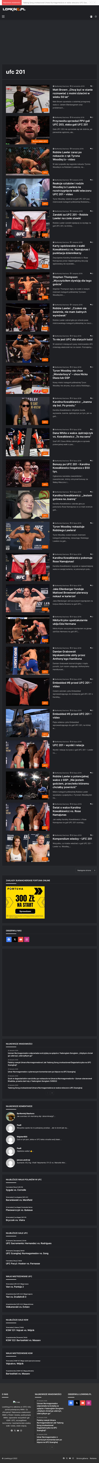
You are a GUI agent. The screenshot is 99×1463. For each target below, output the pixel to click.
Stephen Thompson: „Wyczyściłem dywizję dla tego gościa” (72, 281)
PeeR (19, 1125)
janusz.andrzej (23, 1160)
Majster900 (22, 1137)
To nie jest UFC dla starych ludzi (73, 339)
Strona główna (82, 1458)
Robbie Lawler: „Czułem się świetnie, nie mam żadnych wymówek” (69, 312)
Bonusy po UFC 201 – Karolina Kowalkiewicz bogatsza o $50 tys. (71, 468)
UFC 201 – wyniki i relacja (68, 745)
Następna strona (84, 870)
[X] (14, 1430)
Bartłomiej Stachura (62, 86)
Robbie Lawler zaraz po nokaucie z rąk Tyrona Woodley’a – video (67, 156)
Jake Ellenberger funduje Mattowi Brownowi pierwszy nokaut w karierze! (70, 592)
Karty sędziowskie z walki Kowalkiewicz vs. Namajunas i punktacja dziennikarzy (71, 249)
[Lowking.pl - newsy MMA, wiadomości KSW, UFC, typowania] (14, 9)
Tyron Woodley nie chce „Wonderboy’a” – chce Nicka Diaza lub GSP (70, 374)
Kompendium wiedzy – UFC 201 (72, 838)
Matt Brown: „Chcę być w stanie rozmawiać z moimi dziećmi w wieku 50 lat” (73, 93)
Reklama (93, 1458)
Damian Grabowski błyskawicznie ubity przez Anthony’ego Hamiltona (69, 655)
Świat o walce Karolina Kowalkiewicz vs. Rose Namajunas (67, 811)
